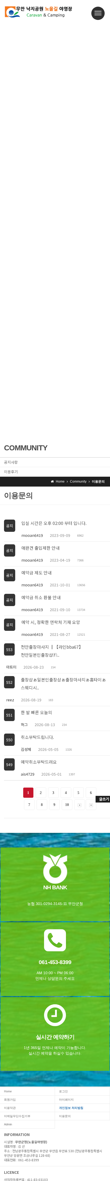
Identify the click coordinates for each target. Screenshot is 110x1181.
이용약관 (10, 1107)
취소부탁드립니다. (37, 737)
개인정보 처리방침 (71, 1107)
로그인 (63, 1091)
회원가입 (10, 1099)
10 (67, 805)
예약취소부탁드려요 (39, 762)
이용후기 (11, 471)
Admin (8, 1124)
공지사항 (11, 462)
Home (8, 1091)
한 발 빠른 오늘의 (36, 712)
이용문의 (65, 1116)
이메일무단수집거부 (17, 1116)
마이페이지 (66, 1099)
